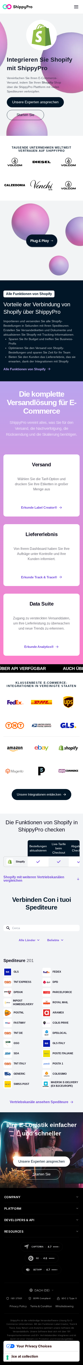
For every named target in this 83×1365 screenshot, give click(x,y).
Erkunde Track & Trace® (39, 577)
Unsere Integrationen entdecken (39, 794)
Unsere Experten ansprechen (35, 102)
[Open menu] (76, 7)
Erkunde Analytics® (39, 646)
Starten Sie (25, 115)
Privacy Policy (18, 1306)
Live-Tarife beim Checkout (59, 848)
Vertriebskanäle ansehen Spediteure (39, 1102)
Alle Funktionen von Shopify (24, 369)
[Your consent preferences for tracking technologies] (7, 1358)
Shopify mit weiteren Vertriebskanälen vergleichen (33, 878)
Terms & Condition (41, 1306)
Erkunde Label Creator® (39, 507)
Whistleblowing (64, 1306)
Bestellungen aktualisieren (38, 848)
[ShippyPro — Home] (17, 6)
